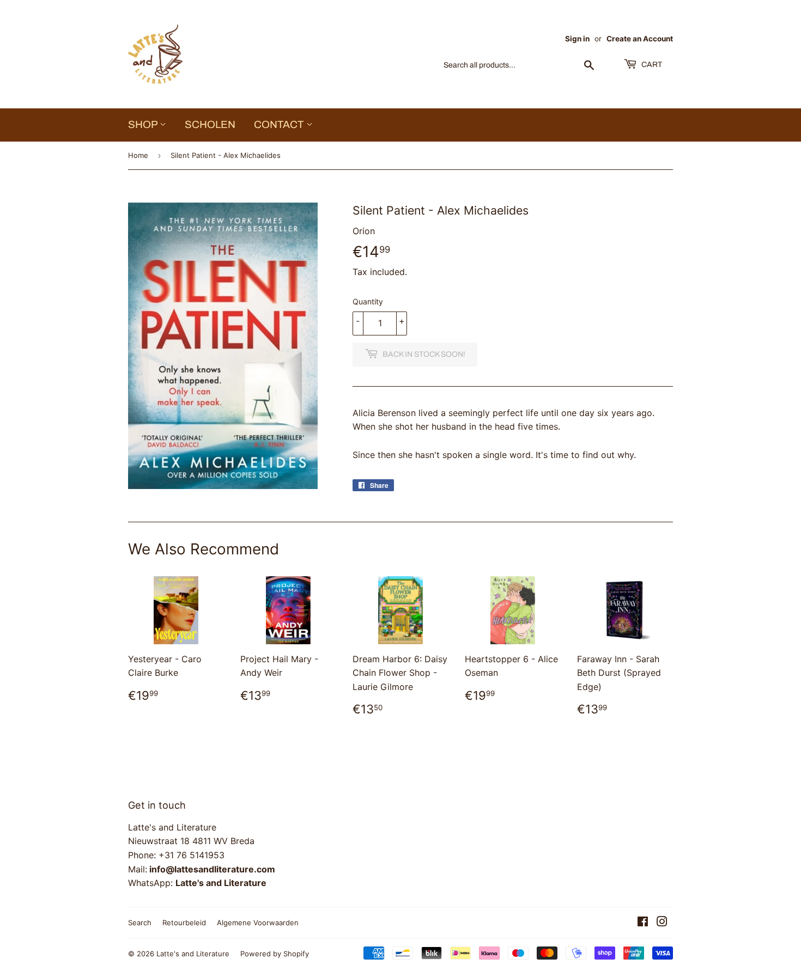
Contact (280, 124)
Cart (651, 64)
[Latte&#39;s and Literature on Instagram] (662, 922)
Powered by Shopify (274, 953)
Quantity (368, 301)
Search (139, 922)
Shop (144, 124)
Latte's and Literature (192, 953)
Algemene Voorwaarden (258, 922)
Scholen (210, 124)
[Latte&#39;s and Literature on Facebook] (642, 922)
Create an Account (639, 38)
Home (138, 155)
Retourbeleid (184, 922)
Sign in (577, 38)
